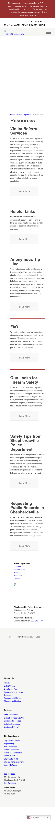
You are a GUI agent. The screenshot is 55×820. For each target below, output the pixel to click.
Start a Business (11, 714)
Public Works (9, 755)
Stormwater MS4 (11, 758)
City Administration (12, 740)
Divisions (17, 566)
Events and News (11, 688)
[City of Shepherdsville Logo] (18, 34)
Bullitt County (9, 685)
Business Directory (12, 726)
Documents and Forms (13, 692)
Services (17, 572)
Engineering (9, 743)
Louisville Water (10, 765)
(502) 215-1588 (36, 620)
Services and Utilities (12, 698)
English (34, 817)
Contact (17, 578)
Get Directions (10, 783)
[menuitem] (47, 32)
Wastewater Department (14, 761)
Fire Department (10, 746)
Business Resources (12, 720)
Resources (18, 575)
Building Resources (12, 724)
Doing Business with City (14, 717)
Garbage (7, 695)
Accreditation (19, 569)
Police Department (24, 114)
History (7, 682)
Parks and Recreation (13, 752)
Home (12, 114)
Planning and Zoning (12, 701)
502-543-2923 (38, 21)
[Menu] (47, 32)
